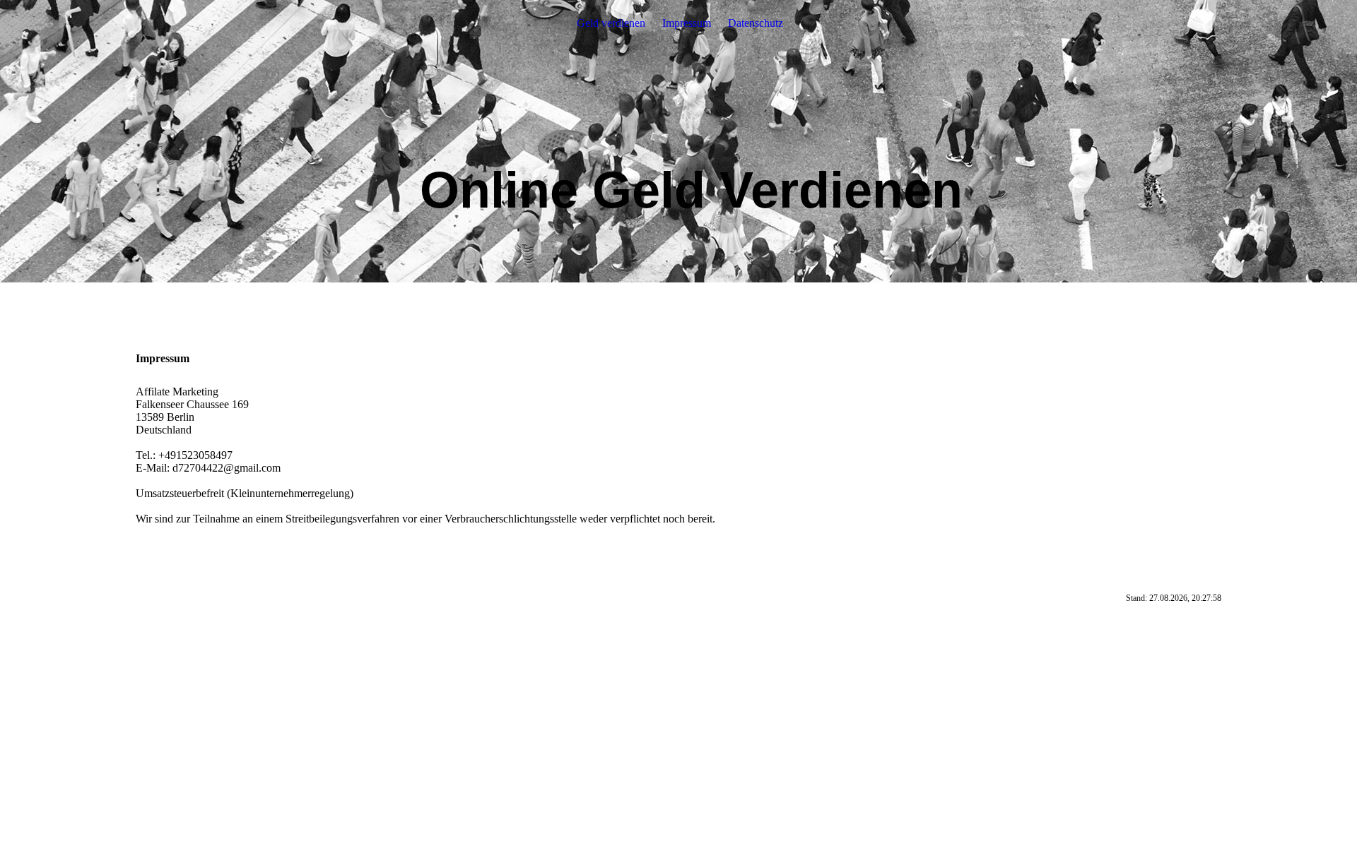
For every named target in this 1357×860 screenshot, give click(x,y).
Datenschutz (755, 23)
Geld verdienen (611, 23)
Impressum (686, 23)
